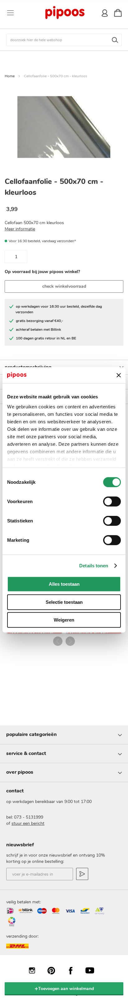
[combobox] (64, 40)
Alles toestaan (64, 584)
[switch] (112, 502)
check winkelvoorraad (64, 286)
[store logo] (64, 13)
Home (10, 76)
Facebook (73, 970)
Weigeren (64, 620)
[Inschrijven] (82, 874)
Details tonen (93, 565)
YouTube (92, 970)
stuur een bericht (27, 823)
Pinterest (54, 970)
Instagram (35, 970)
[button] (57, 641)
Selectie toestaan (64, 602)
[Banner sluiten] (119, 375)
